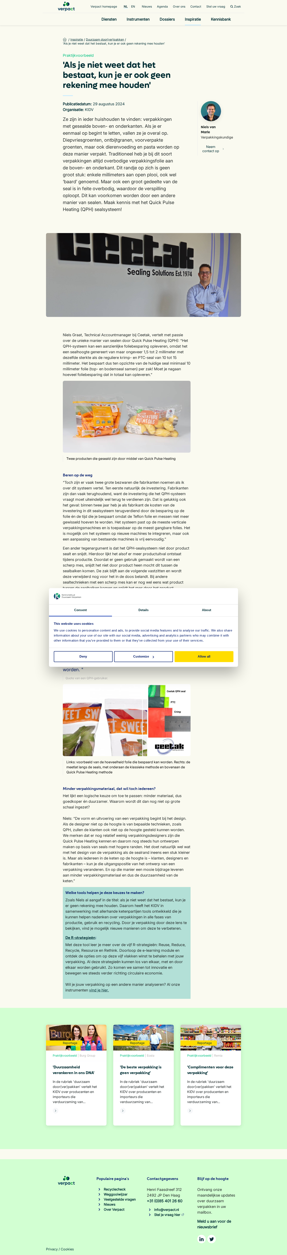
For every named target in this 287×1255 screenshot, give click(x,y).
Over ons (179, 6)
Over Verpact (114, 1209)
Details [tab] (143, 610)
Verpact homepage (104, 6)
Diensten (109, 19)
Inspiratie (193, 19)
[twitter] (211, 1239)
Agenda (162, 6)
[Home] (66, 6)
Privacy (52, 1249)
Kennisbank (221, 19)
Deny (83, 656)
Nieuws (147, 6)
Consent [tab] (80, 610)
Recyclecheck (115, 1189)
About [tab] (206, 610)
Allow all (204, 656)
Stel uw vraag (215, 6)
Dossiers (167, 19)
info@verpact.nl (166, 1210)
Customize (141, 656)
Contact (195, 6)
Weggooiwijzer (116, 1194)
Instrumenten (138, 19)
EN (133, 6)
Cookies (67, 1249)
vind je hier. (99, 990)
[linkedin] (201, 1239)
